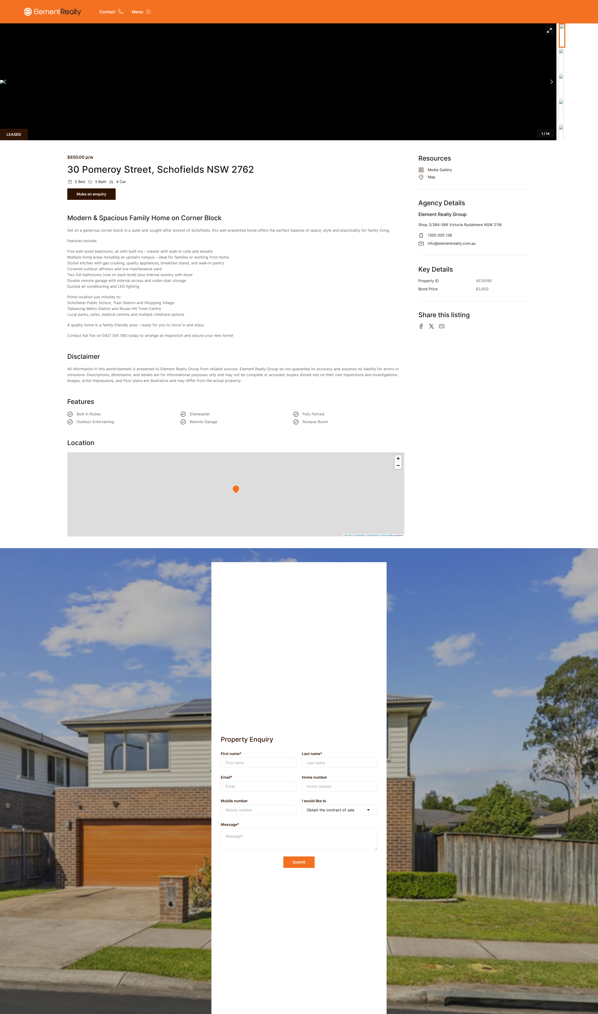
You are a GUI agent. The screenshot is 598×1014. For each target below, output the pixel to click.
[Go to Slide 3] (561, 86)
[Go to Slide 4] (561, 112)
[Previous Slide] (5, 82)
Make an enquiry (91, 194)
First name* (231, 753)
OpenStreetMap (387, 535)
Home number (314, 777)
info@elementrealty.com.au (452, 243)
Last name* (312, 753)
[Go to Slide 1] (562, 35)
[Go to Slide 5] (561, 137)
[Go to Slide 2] (561, 61)
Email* (226, 777)
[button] (278, 81)
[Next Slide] (551, 82)
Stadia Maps (360, 535)
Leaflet (349, 535)
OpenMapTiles (373, 535)
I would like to (314, 800)
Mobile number (234, 800)
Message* (230, 824)
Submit (299, 862)
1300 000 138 (440, 235)
